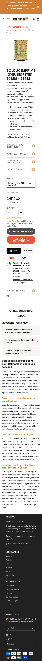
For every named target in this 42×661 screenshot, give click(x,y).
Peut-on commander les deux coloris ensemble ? (19, 341)
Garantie (9, 593)
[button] (19, 60)
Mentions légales (12, 600)
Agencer (9, 556)
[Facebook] (7, 634)
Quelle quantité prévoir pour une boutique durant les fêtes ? (18, 351)
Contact (9, 604)
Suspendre (10, 575)
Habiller (9, 564)
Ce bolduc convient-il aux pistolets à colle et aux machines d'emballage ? (19, 331)
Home (8, 26)
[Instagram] (11, 634)
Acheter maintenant (21, 240)
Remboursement (12, 589)
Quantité (11, 208)
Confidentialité (12, 597)
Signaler (9, 571)
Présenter (10, 567)
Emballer (17, 26)
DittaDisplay (18, 649)
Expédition (10, 585)
